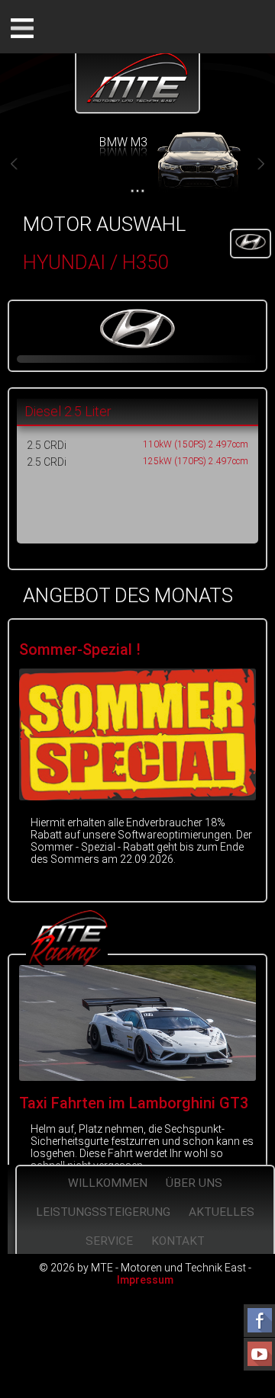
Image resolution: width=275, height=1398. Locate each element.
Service (109, 1241)
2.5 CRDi (46, 445)
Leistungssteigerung (103, 1212)
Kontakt (178, 1241)
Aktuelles (221, 1212)
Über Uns (194, 1183)
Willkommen (107, 1183)
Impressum (145, 1280)
